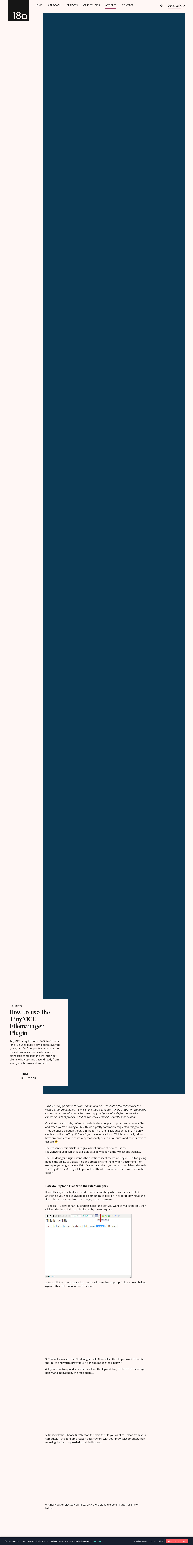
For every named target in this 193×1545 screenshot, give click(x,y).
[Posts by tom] (14, 1075)
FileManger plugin (56, 1151)
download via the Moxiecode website (117, 1151)
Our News (16, 1006)
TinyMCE (50, 1106)
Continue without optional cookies (148, 1541)
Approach (54, 5)
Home (38, 5)
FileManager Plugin (119, 1130)
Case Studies (91, 5)
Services (72, 5)
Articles (110, 5)
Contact (127, 5)
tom (24, 1074)
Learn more (96, 1541)
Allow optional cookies (177, 1541)
